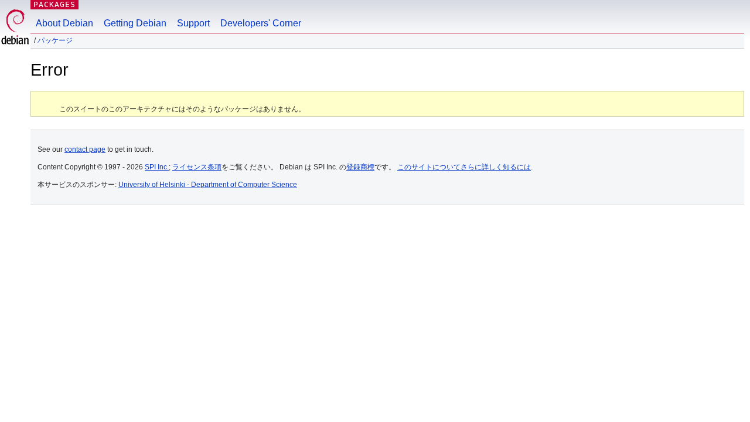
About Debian (64, 23)
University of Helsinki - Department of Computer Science (207, 185)
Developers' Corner (260, 23)
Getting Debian (135, 23)
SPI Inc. (157, 167)
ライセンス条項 (196, 167)
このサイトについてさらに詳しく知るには (464, 167)
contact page (84, 149)
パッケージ (55, 40)
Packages (54, 4)
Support (193, 23)
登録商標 (360, 167)
